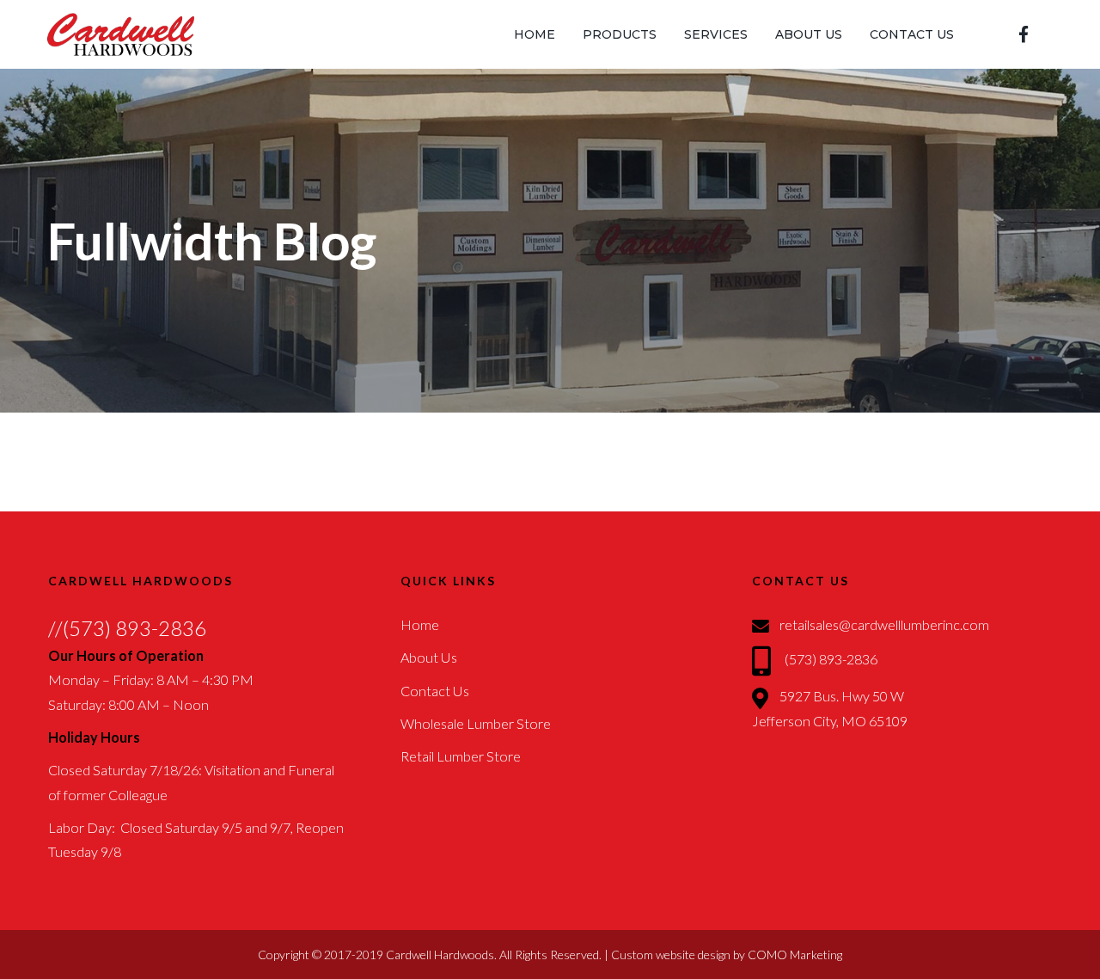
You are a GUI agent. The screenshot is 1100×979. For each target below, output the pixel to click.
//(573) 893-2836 (127, 627)
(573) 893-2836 (831, 659)
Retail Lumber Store (460, 756)
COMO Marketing (795, 954)
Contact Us (434, 690)
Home (419, 624)
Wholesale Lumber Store (475, 723)
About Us (428, 657)
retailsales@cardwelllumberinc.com (884, 624)
